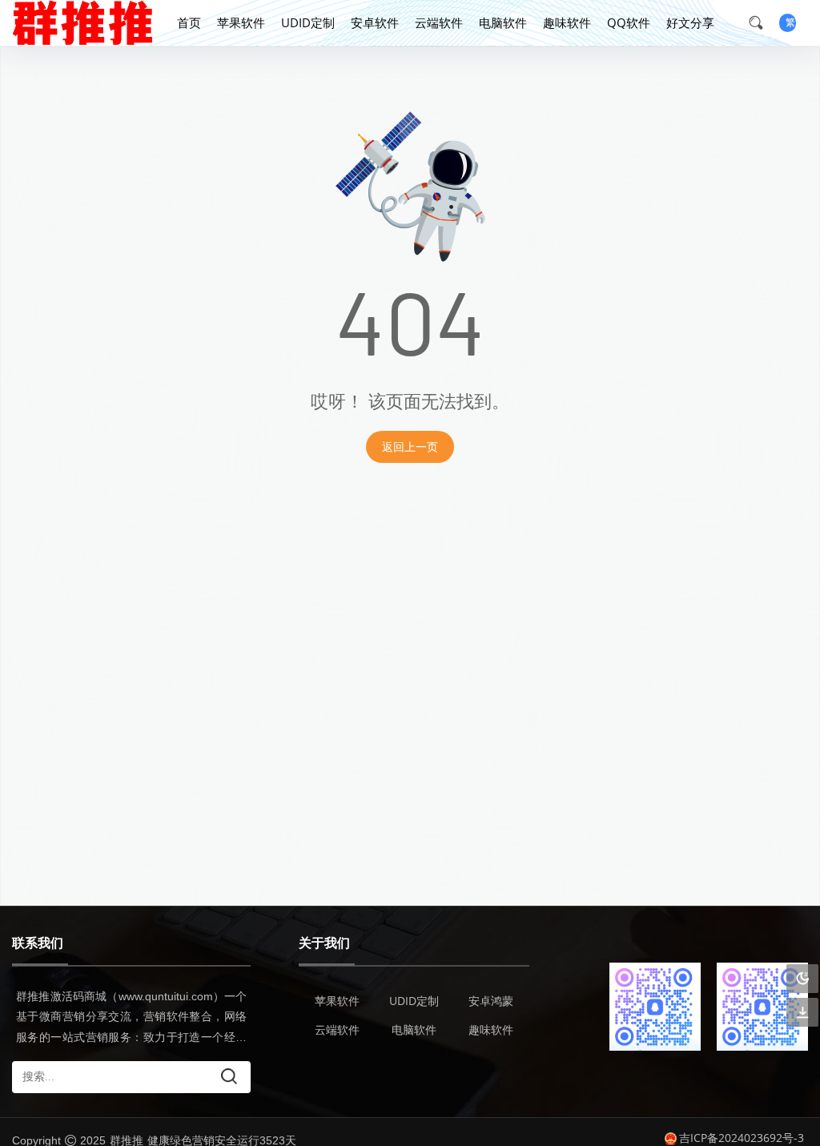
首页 (189, 22)
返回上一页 (410, 446)
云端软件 (439, 22)
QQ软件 (628, 22)
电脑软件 (503, 22)
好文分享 (690, 22)
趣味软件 (567, 22)
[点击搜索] (761, 22)
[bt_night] (802, 979)
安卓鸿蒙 (490, 1000)
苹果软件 (241, 22)
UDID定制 (308, 22)
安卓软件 (375, 22)
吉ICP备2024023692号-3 (741, 1137)
